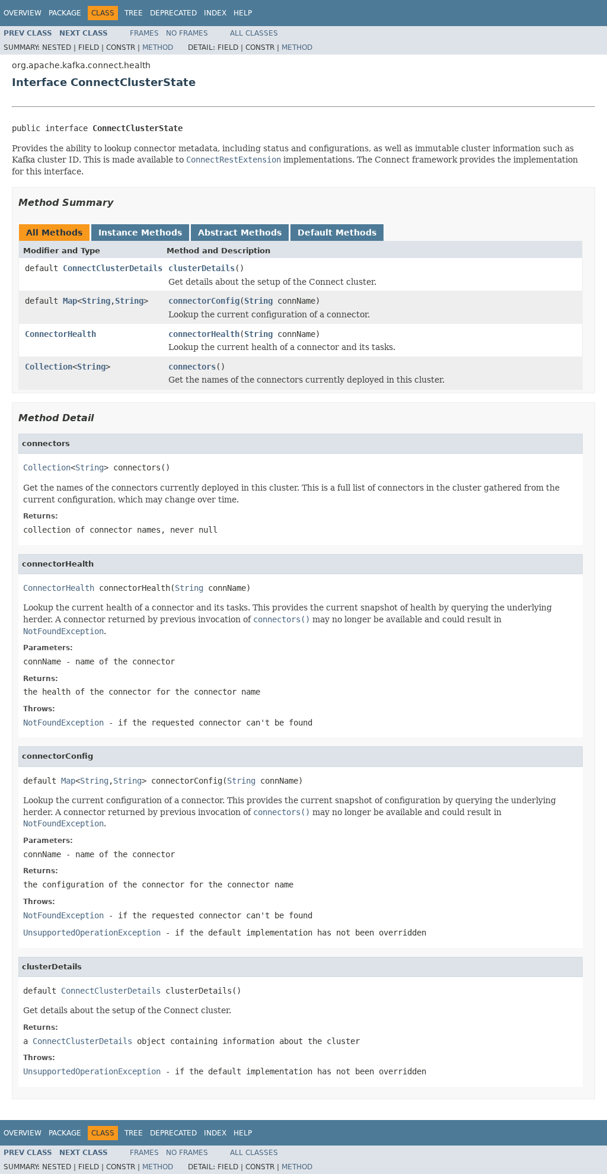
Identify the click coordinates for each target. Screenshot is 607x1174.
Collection (48, 366)
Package (65, 13)
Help (243, 13)
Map (70, 301)
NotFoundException (63, 722)
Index (215, 13)
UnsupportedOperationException (92, 932)
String (96, 301)
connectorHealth (203, 334)
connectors (192, 366)
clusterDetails (201, 268)
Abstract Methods (240, 232)
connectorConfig (203, 301)
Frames (144, 33)
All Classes (254, 33)
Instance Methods (140, 232)
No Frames (187, 33)
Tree (133, 13)
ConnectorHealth (60, 334)
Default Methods (337, 232)
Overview (22, 13)
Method (157, 47)
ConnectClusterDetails (112, 268)
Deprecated (173, 13)
